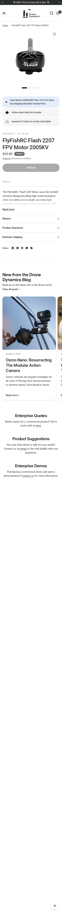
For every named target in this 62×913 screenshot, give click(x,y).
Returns (6, 218)
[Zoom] (54, 34)
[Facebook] (13, 248)
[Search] (51, 13)
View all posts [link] (10, 289)
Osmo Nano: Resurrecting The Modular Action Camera (29, 365)
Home (5, 25)
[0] (57, 13)
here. (38, 425)
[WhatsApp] (27, 248)
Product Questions (12, 227)
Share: (5, 248)
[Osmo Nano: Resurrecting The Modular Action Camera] (29, 323)
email (23, 448)
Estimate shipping (12, 237)
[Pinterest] (22, 248)
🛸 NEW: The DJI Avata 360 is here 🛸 (31, 2)
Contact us (28, 475)
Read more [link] (12, 395)
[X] (18, 248)
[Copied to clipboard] (31, 248)
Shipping (6, 158)
